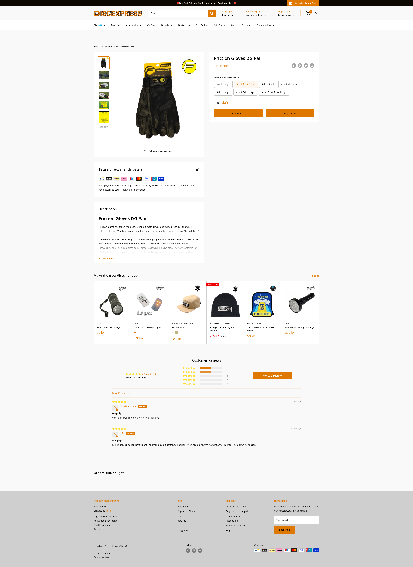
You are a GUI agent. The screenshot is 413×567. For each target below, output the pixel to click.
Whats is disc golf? (236, 506)
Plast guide (232, 520)
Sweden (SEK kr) (119, 546)
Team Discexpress (235, 525)
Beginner (247, 25)
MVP (99, 323)
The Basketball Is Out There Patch (260, 329)
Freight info (183, 530)
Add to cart (238, 113)
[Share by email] (312, 65)
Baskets (182, 25)
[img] (119, 401)
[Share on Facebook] (294, 65)
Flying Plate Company (182, 323)
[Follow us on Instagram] (194, 550)
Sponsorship (264, 25)
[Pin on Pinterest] (300, 65)
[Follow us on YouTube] (200, 550)
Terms (180, 516)
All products (107, 46)
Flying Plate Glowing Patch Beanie (223, 329)
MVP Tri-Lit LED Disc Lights (147, 327)
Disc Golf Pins (254, 323)
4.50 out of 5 (149, 374)
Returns (181, 520)
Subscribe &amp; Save (305, 3)
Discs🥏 (98, 25)
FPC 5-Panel (178, 327)
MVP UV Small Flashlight (109, 327)
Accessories (132, 25)
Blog (228, 530)
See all (316, 275)
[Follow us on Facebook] (188, 550)
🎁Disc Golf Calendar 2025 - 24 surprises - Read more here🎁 (206, 3)
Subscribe (284, 529)
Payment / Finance (187, 511)
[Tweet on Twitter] (306, 65)
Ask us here (183, 506)
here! (108, 510)
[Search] (212, 13)
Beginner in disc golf (237, 511)
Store (233, 25)
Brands (165, 25)
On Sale (151, 25)
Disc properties (234, 516)
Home (96, 46)
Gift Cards (219, 25)
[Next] (319, 313)
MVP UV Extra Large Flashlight (300, 327)
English (98, 546)
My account (285, 14)
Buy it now (290, 113)
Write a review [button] (272, 375)
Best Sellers (202, 25)
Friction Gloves (222, 66)
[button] (189, 368)
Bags (113, 25)
